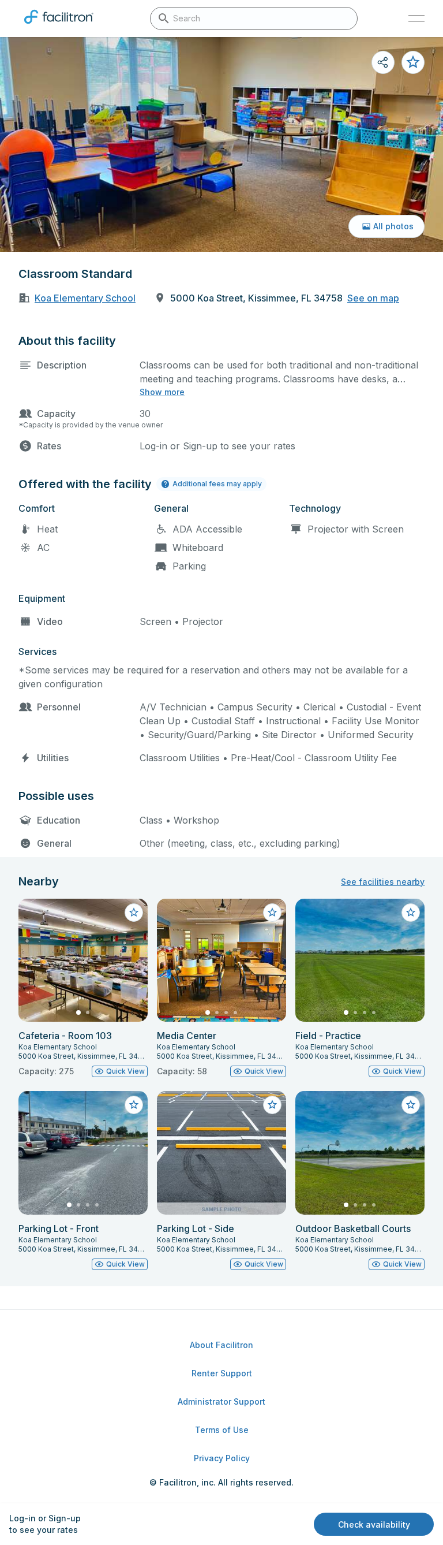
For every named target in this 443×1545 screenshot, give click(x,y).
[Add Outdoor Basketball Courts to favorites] (410, 1105)
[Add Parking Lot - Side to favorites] (272, 1105)
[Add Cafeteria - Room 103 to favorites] (134, 912)
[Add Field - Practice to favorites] (410, 912)
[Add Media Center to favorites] (272, 912)
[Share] (383, 62)
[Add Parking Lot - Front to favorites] (134, 1105)
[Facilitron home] (58, 26)
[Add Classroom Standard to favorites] (413, 62)
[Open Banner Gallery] (221, 144)
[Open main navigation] (416, 18)
